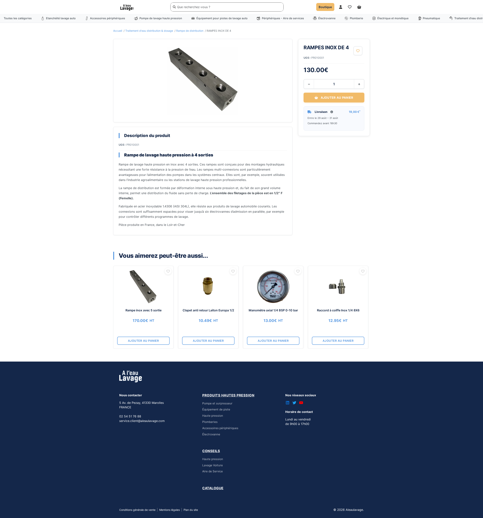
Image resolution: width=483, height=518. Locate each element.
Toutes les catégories (18, 18)
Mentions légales (169, 509)
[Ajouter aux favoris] (357, 50)
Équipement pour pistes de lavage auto (222, 18)
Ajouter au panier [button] (143, 341)
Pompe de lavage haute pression (160, 18)
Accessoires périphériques (107, 18)
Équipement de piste (216, 409)
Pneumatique (431, 18)
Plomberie (356, 18)
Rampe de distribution (189, 30)
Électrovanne (326, 18)
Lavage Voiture (212, 465)
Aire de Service (212, 471)
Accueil (117, 30)
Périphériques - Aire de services (283, 18)
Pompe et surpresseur (217, 403)
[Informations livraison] (331, 112)
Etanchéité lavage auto (61, 18)
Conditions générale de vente (137, 509)
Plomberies (210, 422)
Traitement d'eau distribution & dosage (149, 30)
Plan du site (191, 509)
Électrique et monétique (392, 18)
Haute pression (212, 415)
